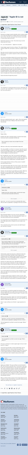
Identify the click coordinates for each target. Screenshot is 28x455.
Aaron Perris (16, 436)
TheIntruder (4, 21)
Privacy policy (3, 443)
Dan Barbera (3, 432)
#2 (26, 85)
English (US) (24, 444)
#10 (26, 333)
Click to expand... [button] (14, 198)
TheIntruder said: (5, 187)
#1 (26, 32)
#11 (26, 362)
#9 (26, 313)
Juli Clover (2, 419)
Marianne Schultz (17, 428)
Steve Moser (3, 436)
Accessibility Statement (11, 443)
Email (2, 417)
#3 (26, 117)
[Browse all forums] (23, 5)
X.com (4, 417)
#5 (26, 184)
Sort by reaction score (19, 21)
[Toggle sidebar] (26, 5)
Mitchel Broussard (4, 423)
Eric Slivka (16, 415)
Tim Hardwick (16, 423)
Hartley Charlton (3, 428)
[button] (1, 2)
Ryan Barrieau (16, 432)
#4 (26, 131)
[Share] (25, 32)
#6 (26, 212)
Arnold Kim (3, 415)
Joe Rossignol (16, 419)
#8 (26, 288)
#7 (26, 236)
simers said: (4, 316)
